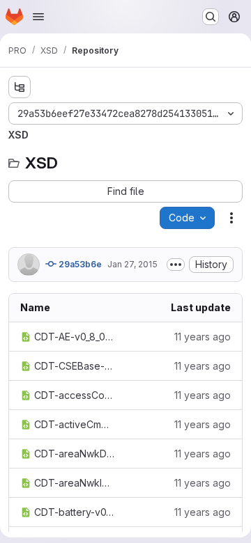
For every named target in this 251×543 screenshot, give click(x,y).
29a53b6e (79, 264)
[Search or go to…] (210, 16)
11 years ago (202, 337)
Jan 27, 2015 (132, 264)
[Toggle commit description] (176, 264)
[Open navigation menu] (38, 17)
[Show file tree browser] (19, 87)
